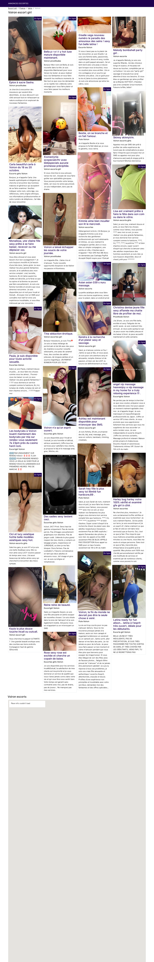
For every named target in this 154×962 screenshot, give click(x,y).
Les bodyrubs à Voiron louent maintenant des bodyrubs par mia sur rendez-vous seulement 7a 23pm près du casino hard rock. (23, 438)
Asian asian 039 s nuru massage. (92, 284)
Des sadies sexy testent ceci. (58, 518)
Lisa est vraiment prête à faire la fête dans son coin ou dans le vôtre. (128, 214)
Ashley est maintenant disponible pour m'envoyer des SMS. (92, 421)
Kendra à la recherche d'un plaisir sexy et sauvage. (92, 340)
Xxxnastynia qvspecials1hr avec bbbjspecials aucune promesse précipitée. (56, 161)
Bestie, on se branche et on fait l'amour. (93, 135)
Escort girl (12, 8)
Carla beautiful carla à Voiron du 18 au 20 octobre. (22, 167)
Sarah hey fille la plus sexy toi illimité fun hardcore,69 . (91, 491)
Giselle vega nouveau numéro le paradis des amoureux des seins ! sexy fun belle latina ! (94, 40)
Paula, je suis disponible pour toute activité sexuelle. (23, 358)
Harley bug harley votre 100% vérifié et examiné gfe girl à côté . (127, 502)
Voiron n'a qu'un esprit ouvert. (57, 429)
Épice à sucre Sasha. (21, 82)
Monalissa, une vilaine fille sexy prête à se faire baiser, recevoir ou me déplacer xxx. (24, 245)
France (22, 8)
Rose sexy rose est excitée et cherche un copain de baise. (57, 655)
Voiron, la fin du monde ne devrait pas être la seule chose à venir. (94, 615)
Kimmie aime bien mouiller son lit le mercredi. (94, 222)
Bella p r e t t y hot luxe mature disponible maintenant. (58, 54)
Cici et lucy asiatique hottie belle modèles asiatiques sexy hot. (21, 537)
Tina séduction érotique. (58, 333)
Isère (30, 8)
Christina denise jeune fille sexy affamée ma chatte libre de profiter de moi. (128, 310)
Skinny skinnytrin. (123, 137)
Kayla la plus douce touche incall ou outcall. (23, 630)
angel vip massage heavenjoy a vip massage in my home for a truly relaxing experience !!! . (128, 389)
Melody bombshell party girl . (127, 52)
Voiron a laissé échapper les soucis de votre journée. (59, 250)
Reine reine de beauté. (57, 604)
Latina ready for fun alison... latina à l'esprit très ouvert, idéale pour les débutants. (127, 624)
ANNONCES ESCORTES (18, 3)
